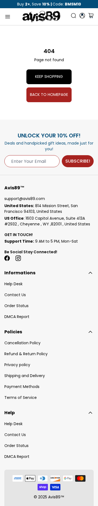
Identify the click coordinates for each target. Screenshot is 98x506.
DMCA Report (16, 316)
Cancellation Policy (22, 343)
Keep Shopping (49, 76)
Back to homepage (49, 94)
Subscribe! (77, 161)
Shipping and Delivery (24, 375)
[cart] (91, 16)
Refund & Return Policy (26, 354)
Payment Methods (21, 386)
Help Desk (13, 284)
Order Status (16, 305)
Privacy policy (17, 364)
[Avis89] (41, 16)
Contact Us (15, 295)
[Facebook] (7, 258)
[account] (82, 15)
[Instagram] (18, 258)
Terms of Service (20, 397)
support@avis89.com (24, 198)
